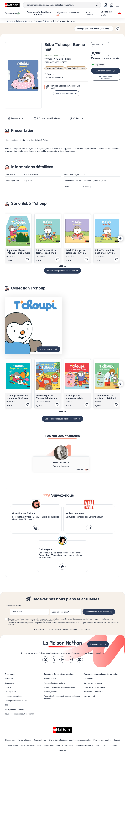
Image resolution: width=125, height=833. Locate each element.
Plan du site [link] (10, 740)
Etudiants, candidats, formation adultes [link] (59, 687)
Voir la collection (47, 349)
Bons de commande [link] (65, 745)
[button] (23, 75)
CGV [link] (105, 745)
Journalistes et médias (93, 692)
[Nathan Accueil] (12, 5)
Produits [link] (62, 751)
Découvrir (80, 469)
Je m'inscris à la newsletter (97, 611)
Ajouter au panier (103, 70)
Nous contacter (89, 13)
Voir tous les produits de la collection (61, 419)
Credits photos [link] (40, 740)
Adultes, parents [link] (50, 692)
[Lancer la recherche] (97, 5)
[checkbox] (6, 619)
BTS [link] (6, 705)
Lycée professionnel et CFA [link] (16, 701)
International (89, 696)
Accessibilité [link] (13, 745)
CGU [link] (98, 745)
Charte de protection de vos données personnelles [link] (70, 740)
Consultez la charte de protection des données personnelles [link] (69, 629)
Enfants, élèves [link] (50, 678)
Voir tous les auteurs (52, 77)
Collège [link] (8, 687)
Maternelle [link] (9, 678)
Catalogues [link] (49, 745)
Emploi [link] (117, 740)
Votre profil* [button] (17, 612)
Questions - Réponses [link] (85, 745)
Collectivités (89, 678)
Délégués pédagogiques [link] (31, 745)
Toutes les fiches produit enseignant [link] (19, 714)
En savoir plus (39, 629)
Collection (78, 118)
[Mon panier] (111, 5)
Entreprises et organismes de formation (101, 674)
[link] (36, 528)
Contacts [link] (113, 745)
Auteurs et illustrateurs (94, 683)
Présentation (17, 118)
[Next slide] (120, 238)
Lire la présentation (64, 93)
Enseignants (10, 674)
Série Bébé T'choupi (76, 68)
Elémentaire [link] (9, 683)
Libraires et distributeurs (94, 687)
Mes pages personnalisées (69, 12)
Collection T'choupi (54, 68)
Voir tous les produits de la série (61, 270)
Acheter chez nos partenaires (106, 77)
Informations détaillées (48, 118)
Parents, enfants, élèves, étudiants (59, 674)
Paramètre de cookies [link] (102, 740)
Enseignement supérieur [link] (14, 709)
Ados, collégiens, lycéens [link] (54, 683)
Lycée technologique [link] (13, 696)
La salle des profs (106, 13)
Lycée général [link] (10, 692)
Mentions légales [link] (24, 740)
